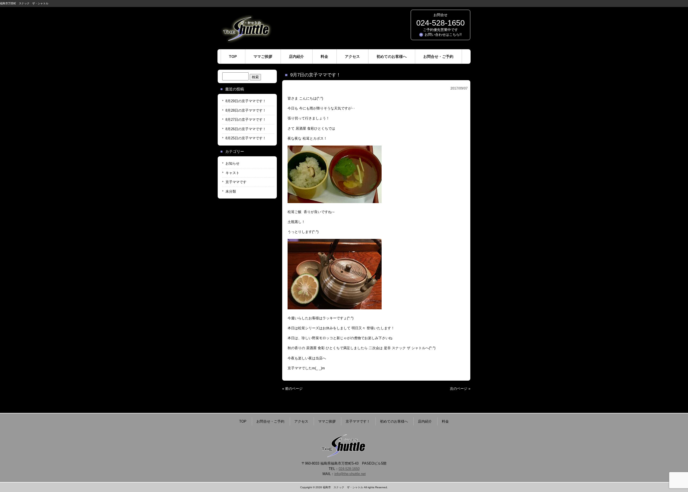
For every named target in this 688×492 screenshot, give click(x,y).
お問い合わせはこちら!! (443, 35)
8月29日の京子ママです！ (245, 101)
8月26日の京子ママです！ (245, 129)
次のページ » (460, 389)
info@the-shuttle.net (350, 474)
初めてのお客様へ (394, 421)
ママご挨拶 (327, 421)
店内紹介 (425, 421)
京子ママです (235, 182)
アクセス (301, 421)
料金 (445, 421)
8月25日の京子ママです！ (245, 138)
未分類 (230, 191)
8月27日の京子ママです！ (245, 120)
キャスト (232, 173)
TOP (242, 421)
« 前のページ (292, 389)
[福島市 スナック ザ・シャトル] (246, 41)
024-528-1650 (440, 23)
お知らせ (232, 163)
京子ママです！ (358, 421)
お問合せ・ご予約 (270, 421)
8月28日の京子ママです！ (245, 110)
